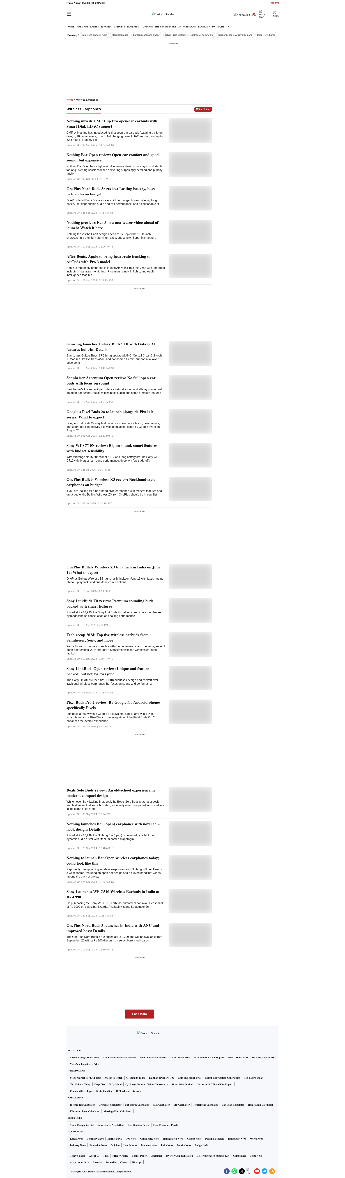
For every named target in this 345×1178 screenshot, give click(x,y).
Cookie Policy (139, 1156)
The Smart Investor (168, 26)
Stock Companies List (82, 1125)
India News (167, 1145)
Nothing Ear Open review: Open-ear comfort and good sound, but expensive (112, 157)
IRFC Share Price (180, 1057)
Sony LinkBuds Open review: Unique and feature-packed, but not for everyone (108, 671)
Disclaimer (156, 1156)
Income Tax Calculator (82, 1105)
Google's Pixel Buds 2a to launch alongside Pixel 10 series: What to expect (109, 414)
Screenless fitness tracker (146, 35)
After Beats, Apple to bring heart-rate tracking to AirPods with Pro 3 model (108, 259)
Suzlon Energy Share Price (84, 1057)
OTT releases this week (128, 1091)
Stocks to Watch (114, 1078)
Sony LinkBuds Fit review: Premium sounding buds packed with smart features (109, 603)
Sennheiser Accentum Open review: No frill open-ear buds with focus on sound (111, 380)
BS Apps (137, 1162)
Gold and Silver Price (189, 1078)
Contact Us (256, 1156)
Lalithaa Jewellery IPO (201, 35)
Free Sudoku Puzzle (139, 1125)
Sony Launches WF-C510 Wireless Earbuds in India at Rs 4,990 (112, 894)
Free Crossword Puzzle (165, 1125)
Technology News (237, 1138)
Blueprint (134, 26)
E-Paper (106, 26)
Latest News (76, 1138)
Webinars (189, 26)
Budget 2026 (201, 1145)
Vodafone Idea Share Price (84, 1064)
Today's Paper (77, 1156)
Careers (124, 1162)
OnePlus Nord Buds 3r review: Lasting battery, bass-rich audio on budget (111, 191)
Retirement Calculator (206, 1105)
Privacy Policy (120, 1156)
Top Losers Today (253, 1078)
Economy (204, 26)
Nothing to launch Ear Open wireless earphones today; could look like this (112, 860)
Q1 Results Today (135, 1078)
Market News (114, 1138)
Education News (98, 1145)
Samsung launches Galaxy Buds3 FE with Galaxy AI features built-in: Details (111, 346)
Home (71, 26)
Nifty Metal (115, 1084)
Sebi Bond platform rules (94, 35)
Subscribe (111, 1162)
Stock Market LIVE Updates (85, 1078)
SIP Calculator (182, 1105)
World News (256, 1138)
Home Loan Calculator (260, 1105)
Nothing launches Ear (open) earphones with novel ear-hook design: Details (113, 826)
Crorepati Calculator (110, 1105)
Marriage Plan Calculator (118, 1111)
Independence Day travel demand (235, 35)
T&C (106, 1156)
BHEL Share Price (238, 1057)
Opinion (148, 26)
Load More (139, 1013)
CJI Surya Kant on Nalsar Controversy (146, 1084)
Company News (95, 1138)
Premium (82, 26)
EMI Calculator (161, 1105)
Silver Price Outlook (175, 35)
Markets (119, 26)
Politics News (184, 1145)
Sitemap (97, 1162)
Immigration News (173, 1138)
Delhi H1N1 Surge (266, 35)
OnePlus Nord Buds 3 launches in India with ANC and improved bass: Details (112, 928)
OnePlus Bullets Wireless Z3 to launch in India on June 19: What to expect (113, 569)
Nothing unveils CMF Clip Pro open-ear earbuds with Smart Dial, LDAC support (111, 123)
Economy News (149, 1145)
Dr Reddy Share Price (264, 1057)
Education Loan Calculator (85, 1111)
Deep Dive (99, 1084)
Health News (130, 1145)
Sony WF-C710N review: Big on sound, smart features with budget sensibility (112, 448)
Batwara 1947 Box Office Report (215, 1084)
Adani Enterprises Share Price (119, 1057)
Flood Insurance (120, 35)
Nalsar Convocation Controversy (222, 1078)
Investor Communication (179, 1156)
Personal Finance (214, 1138)
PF (213, 26)
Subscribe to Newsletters (111, 1125)
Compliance (239, 1156)
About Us (94, 1156)
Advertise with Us (79, 1162)
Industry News (78, 1145)
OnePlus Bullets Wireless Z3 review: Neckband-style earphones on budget (110, 482)
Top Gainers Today (80, 1084)
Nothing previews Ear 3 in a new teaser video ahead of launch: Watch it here (112, 225)
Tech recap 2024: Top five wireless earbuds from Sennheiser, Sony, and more (107, 637)
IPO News (131, 1138)
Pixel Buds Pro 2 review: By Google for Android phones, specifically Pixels (114, 705)
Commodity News (149, 1138)
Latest (94, 26)
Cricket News (194, 1138)
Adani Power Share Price (153, 1057)
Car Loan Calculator (233, 1105)
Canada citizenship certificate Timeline (91, 1091)
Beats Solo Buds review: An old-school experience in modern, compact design (110, 792)
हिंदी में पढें (275, 3)
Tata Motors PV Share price (209, 1057)
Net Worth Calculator (137, 1105)
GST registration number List (213, 1156)
